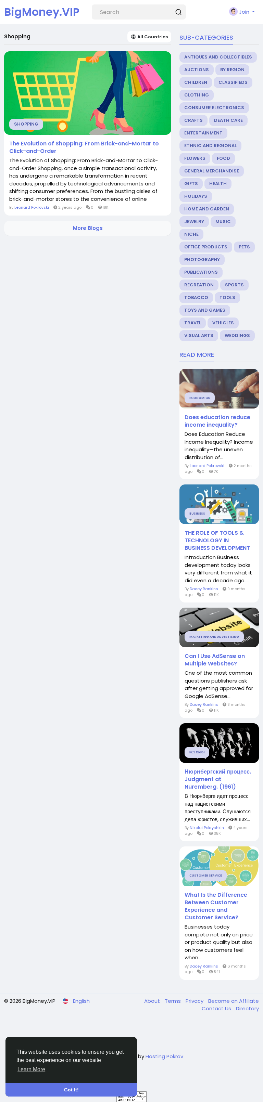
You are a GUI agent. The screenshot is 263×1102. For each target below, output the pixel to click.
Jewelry (194, 221)
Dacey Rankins (204, 589)
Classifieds (233, 82)
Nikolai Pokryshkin (207, 827)
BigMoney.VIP (41, 12)
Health (218, 183)
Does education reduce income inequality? (217, 421)
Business (197, 513)
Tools (227, 297)
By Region (232, 69)
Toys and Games (204, 310)
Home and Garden (206, 209)
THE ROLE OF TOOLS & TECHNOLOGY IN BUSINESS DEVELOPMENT (217, 540)
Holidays (195, 196)
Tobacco (196, 297)
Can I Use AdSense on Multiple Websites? (215, 659)
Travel (192, 323)
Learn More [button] (31, 1069)
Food (223, 158)
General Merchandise (211, 171)
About (152, 1000)
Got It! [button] (71, 1089)
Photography (202, 259)
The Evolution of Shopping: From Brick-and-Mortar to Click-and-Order (84, 147)
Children (195, 82)
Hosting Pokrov (164, 1056)
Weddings (237, 335)
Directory (247, 1008)
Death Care (228, 120)
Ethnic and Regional (210, 145)
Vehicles (223, 323)
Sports (234, 285)
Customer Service (205, 875)
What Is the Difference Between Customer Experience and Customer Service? (216, 906)
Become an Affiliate (233, 1000)
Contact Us (217, 1008)
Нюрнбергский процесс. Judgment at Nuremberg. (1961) (218, 779)
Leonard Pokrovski (31, 207)
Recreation (199, 285)
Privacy (195, 1000)
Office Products (205, 247)
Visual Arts (198, 335)
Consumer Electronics (214, 107)
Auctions (196, 69)
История (196, 752)
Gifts (191, 183)
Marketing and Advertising (214, 637)
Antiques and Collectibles (218, 57)
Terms (173, 1000)
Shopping (26, 124)
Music (223, 221)
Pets (244, 247)
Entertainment (203, 133)
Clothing (196, 95)
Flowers (194, 158)
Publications (201, 272)
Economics (199, 398)
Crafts (193, 120)
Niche (191, 234)
